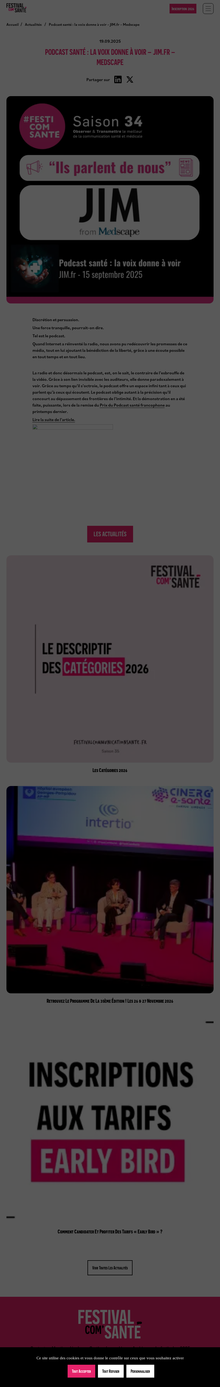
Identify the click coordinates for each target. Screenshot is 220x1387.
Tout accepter (81, 1371)
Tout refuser (110, 1371)
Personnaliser (140, 1371)
